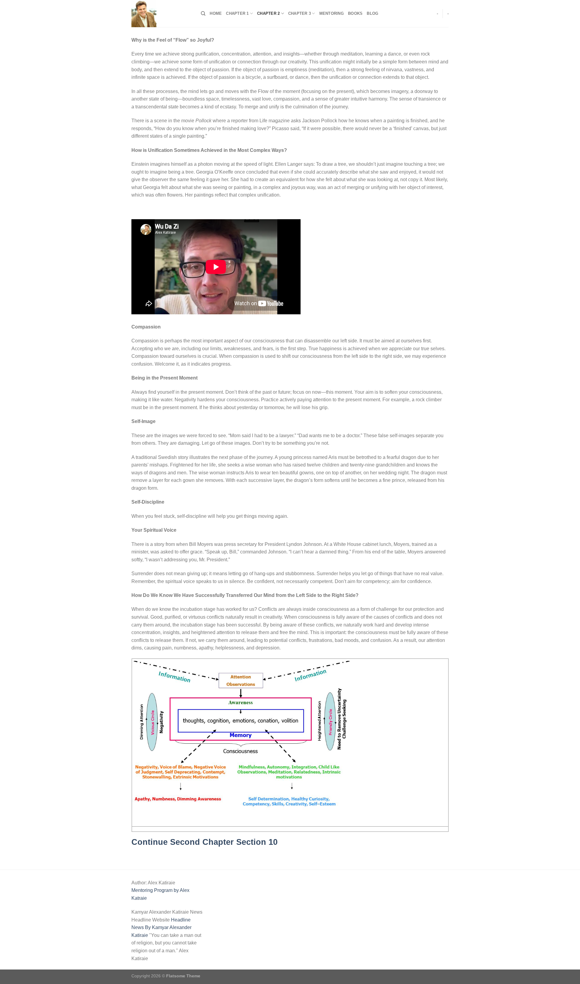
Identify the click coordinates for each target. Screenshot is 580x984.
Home (216, 13)
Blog (372, 13)
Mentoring (331, 13)
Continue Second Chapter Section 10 (204, 842)
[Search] (203, 13)
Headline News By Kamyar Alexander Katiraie (161, 927)
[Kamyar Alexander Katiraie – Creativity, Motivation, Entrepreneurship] (161, 13)
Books (355, 13)
